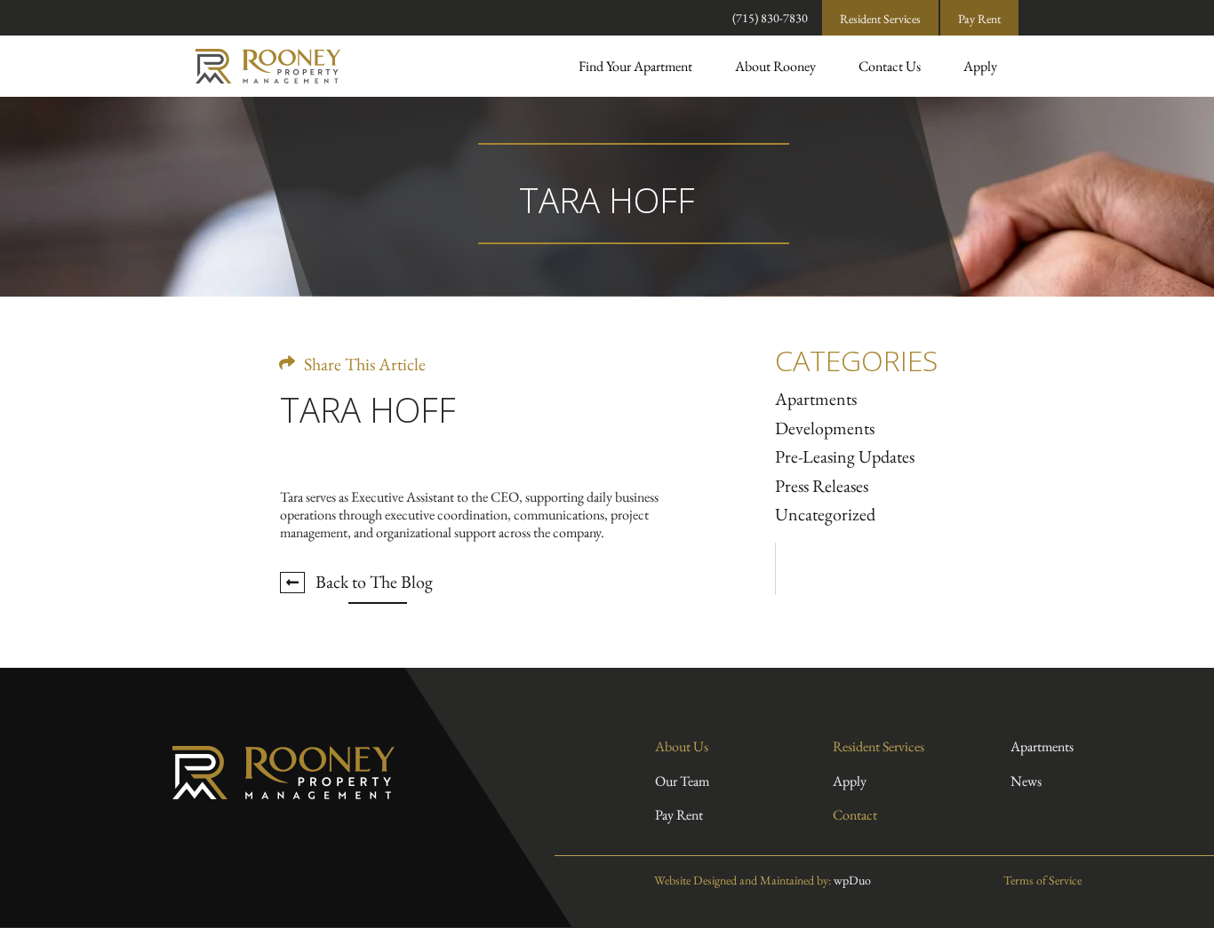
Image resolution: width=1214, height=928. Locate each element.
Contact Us (890, 66)
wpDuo (852, 880)
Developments (825, 428)
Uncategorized (825, 514)
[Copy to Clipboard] (328, 353)
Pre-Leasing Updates (844, 456)
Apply (980, 66)
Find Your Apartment (635, 66)
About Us (681, 746)
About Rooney (775, 66)
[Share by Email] (390, 353)
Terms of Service (1041, 880)
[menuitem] (635, 66)
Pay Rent (979, 19)
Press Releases (821, 486)
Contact (855, 814)
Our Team (682, 781)
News (1026, 781)
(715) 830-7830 (770, 18)
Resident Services (880, 19)
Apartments (816, 399)
